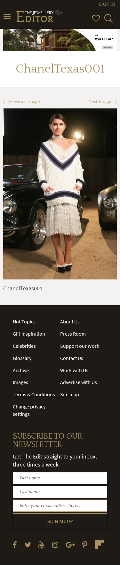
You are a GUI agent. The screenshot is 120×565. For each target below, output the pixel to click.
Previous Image (24, 101)
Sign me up (60, 521)
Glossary (22, 358)
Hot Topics (24, 321)
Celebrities (24, 346)
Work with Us (74, 370)
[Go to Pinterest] (84, 545)
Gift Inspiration (29, 333)
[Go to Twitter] (28, 545)
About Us (70, 321)
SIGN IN (107, 4)
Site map (69, 394)
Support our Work (79, 346)
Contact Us (71, 358)
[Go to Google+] (70, 545)
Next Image (99, 101)
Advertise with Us (78, 382)
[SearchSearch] (108, 21)
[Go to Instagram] (55, 545)
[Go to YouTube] (41, 545)
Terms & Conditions (34, 394)
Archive (21, 370)
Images (20, 382)
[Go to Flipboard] (99, 544)
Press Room (73, 333)
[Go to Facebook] (15, 545)
